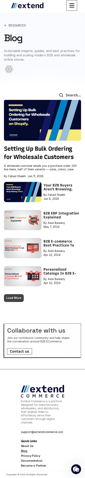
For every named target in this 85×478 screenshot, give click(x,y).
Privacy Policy (30, 456)
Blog (24, 451)
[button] (76, 469)
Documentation (31, 460)
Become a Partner (33, 465)
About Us (27, 446)
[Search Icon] (61, 95)
